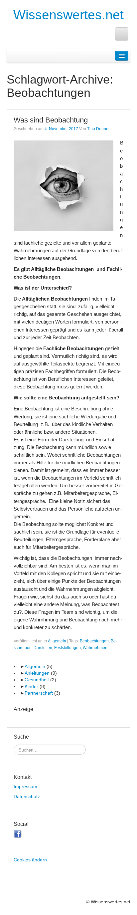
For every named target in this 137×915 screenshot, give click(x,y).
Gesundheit (37, 679)
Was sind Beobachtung (51, 120)
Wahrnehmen (95, 647)
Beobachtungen (94, 641)
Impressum (25, 786)
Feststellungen (67, 647)
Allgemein (57, 641)
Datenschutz (27, 796)
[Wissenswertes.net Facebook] (121, 34)
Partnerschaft (39, 693)
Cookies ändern (30, 859)
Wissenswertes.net (68, 15)
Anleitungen (37, 673)
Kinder (31, 686)
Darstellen (43, 647)
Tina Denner (98, 128)
